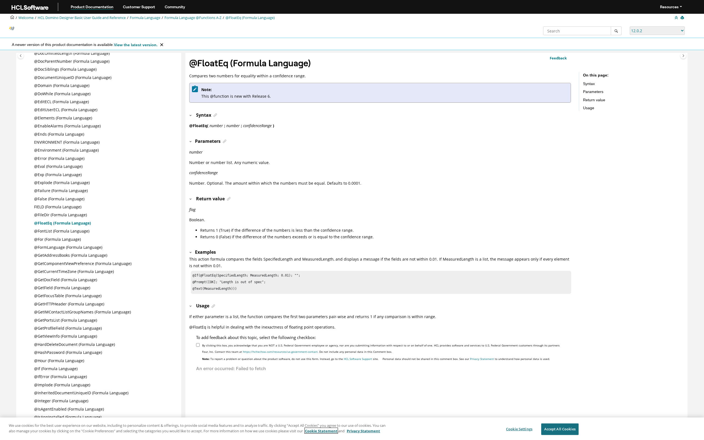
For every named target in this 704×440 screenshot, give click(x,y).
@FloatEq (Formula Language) (250, 17)
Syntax (589, 83)
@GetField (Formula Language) (62, 287)
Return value (594, 100)
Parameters (593, 91)
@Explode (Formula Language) (62, 182)
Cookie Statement (321, 430)
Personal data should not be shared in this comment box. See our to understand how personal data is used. (466, 359)
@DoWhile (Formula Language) (62, 93)
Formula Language (145, 17)
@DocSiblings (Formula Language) (65, 69)
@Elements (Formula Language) (63, 118)
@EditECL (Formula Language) (61, 101)
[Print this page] (683, 18)
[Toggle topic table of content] (683, 56)
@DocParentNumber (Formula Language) (71, 61)
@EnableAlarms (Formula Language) (67, 126)
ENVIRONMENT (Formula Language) (67, 142)
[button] (32, 53)
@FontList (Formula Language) (61, 231)
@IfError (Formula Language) (60, 376)
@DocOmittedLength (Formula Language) (72, 53)
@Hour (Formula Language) (59, 360)
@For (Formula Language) (57, 239)
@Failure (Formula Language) (61, 190)
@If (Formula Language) (56, 368)
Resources (669, 6)
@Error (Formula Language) (59, 158)
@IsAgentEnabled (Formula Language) (69, 409)
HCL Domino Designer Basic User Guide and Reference (82, 17)
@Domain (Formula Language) (61, 85)
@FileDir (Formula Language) (60, 214)
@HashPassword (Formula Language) (68, 352)
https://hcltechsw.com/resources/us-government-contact (280, 352)
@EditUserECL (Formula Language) (65, 109)
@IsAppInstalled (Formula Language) (67, 417)
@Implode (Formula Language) (62, 384)
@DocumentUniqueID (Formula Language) (72, 77)
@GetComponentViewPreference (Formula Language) (82, 263)
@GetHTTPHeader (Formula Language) (69, 304)
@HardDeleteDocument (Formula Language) (74, 344)
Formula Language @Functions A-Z (192, 17)
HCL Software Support (358, 359)
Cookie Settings (519, 429)
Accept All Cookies (560, 429)
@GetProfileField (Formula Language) (68, 328)
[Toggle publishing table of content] (21, 56)
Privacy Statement (482, 359)
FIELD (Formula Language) (57, 206)
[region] (352, 428)
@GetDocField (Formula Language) (65, 279)
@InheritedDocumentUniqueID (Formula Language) (81, 392)
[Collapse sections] (677, 18)
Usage (588, 108)
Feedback (558, 58)
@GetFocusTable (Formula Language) (67, 295)
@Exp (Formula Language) (58, 174)
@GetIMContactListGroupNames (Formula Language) (82, 312)
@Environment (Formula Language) (66, 150)
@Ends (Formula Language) (59, 134)
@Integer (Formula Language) (61, 400)
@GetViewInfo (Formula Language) (65, 336)
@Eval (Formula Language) (58, 166)
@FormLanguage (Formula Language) (68, 247)
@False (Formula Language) (59, 198)
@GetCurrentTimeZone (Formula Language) (74, 271)
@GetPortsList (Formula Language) (65, 320)
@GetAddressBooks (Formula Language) (70, 255)
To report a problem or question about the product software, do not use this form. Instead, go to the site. (290, 359)
